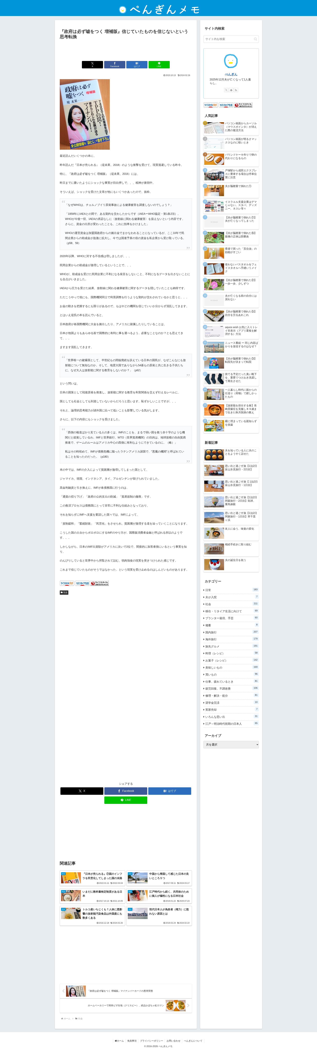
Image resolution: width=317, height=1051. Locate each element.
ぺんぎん (231, 74)
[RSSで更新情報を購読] (236, 90)
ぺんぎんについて (193, 1040)
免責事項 (132, 1040)
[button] (255, 39)
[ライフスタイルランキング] (99, 583)
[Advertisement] (126, 49)
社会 (65, 592)
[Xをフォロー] (226, 90)
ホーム (120, 1040)
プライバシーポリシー (151, 1040)
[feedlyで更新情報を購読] (231, 90)
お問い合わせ (173, 1040)
